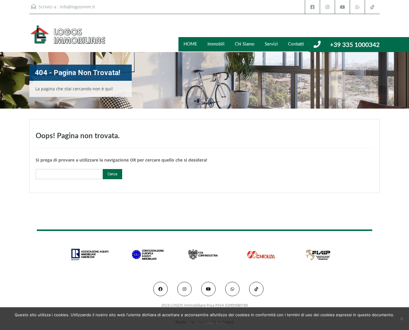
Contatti (296, 44)
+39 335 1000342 (355, 45)
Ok (189, 322)
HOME (190, 44)
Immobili (216, 44)
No (197, 322)
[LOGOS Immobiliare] (68, 37)
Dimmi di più (214, 322)
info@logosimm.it (77, 7)
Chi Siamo (245, 44)
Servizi (271, 44)
